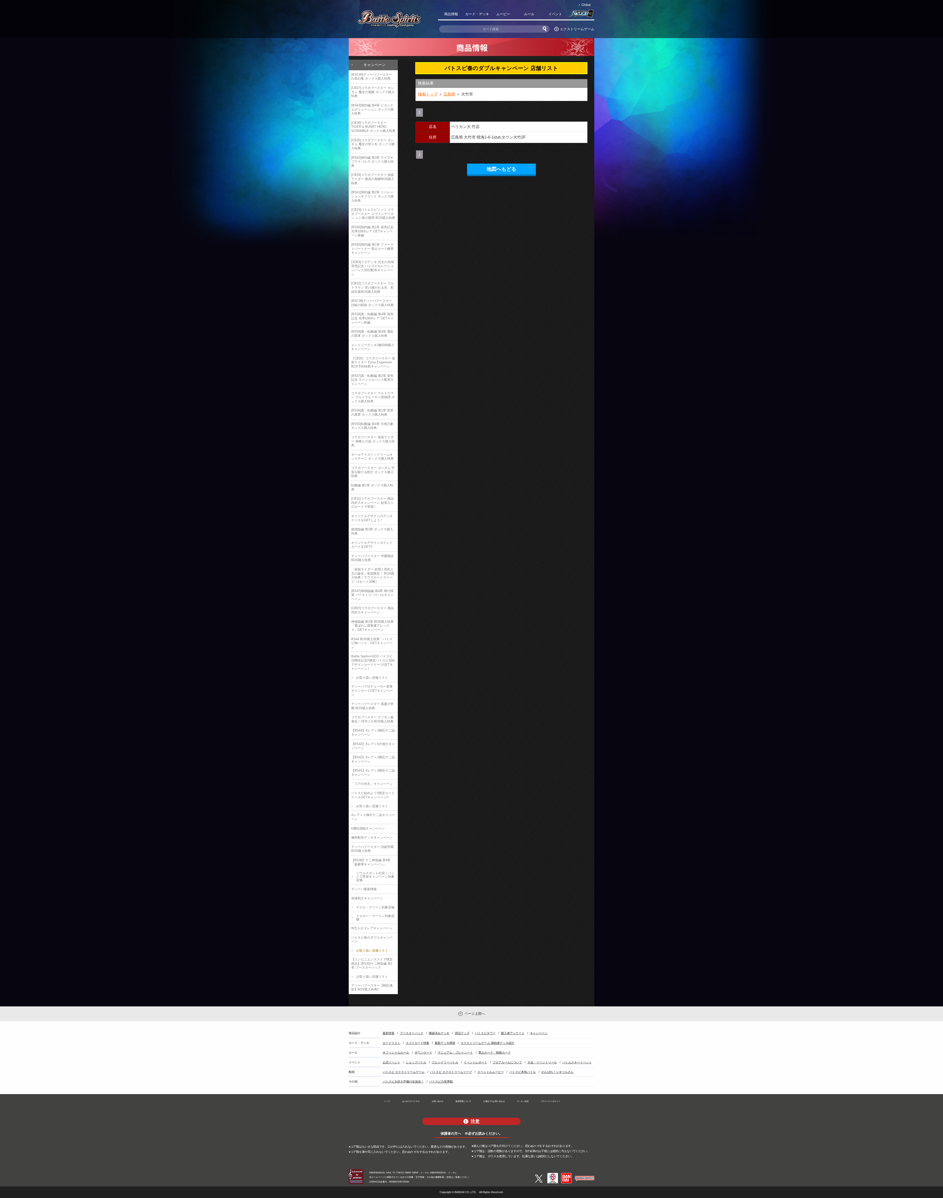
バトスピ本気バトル (522, 1072)
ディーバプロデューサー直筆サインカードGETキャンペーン (372, 690)
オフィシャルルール (396, 1052)
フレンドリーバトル (445, 1062)
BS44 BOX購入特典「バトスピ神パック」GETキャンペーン (372, 643)
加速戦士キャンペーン (367, 898)
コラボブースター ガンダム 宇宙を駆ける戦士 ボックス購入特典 (373, 472)
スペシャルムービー (490, 1072)
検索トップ (428, 94)
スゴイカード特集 (417, 1043)
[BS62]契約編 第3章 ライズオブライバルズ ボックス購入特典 (372, 162)
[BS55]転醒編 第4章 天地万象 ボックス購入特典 (372, 426)
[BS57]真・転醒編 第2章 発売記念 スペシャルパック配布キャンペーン (372, 380)
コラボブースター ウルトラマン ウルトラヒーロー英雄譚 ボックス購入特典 (373, 397)
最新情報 (388, 1033)
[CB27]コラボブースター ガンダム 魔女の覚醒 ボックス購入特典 (373, 92)
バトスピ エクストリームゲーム (404, 1072)
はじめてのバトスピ (411, 1101)
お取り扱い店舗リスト (372, 677)
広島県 (449, 94)
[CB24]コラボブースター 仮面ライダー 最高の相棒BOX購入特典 (372, 179)
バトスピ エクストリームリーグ (451, 1072)
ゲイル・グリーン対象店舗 (375, 907)
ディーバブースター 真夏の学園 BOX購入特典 (372, 706)
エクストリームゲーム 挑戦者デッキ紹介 (487, 1043)
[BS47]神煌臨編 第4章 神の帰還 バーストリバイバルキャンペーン (372, 595)
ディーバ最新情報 (364, 889)
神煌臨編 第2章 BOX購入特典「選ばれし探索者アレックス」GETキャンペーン (372, 626)
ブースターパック (411, 1033)
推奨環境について (463, 1101)
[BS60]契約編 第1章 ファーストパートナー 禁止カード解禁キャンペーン (372, 248)
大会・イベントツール (542, 1062)
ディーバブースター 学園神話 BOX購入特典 (372, 558)
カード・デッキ (477, 14)
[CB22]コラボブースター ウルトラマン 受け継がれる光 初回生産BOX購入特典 (372, 287)
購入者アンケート (513, 1033)
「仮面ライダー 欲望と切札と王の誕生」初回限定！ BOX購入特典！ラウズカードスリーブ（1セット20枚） (372, 575)
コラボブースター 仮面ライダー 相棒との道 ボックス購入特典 (373, 441)
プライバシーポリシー (550, 1101)
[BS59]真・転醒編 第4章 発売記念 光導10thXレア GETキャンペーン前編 (372, 318)
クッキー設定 (523, 1101)
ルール (529, 14)
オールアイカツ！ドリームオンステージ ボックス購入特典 (372, 457)
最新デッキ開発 (445, 1043)
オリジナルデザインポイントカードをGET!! (372, 545)
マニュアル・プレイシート (455, 1052)
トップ (387, 1101)
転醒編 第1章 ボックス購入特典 (372, 487)
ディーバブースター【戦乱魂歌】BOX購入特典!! (372, 987)
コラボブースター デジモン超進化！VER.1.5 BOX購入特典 (372, 719)
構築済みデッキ (439, 1033)
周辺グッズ (462, 1033)
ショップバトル (416, 1062)
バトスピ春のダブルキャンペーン (372, 940)
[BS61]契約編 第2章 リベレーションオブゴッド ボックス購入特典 (372, 196)
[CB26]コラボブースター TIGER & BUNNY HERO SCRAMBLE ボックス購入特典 (373, 127)
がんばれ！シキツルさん (557, 1072)
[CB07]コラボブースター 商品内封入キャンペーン (372, 610)
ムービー (503, 14)
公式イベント (391, 1062)
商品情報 (451, 14)
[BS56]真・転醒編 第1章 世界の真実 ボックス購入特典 (372, 412)
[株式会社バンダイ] (566, 1174)
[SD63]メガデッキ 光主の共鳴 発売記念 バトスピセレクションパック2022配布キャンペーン (372, 268)
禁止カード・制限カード (494, 1052)
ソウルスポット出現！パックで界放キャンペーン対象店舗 (375, 876)
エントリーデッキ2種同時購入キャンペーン (372, 347)
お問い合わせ (438, 1101)
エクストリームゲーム (577, 29)
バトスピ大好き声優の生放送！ (403, 1081)
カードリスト (391, 1043)
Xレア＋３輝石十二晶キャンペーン (373, 817)
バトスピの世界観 (441, 1081)
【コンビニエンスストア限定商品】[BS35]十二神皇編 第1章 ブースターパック (372, 963)
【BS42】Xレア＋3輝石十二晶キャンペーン (373, 759)
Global (586, 5)
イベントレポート (475, 1062)
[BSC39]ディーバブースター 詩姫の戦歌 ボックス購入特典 (372, 303)
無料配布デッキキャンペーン (372, 837)
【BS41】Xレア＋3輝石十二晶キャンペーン (373, 772)
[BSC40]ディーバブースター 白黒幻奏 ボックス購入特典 (371, 77)
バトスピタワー (485, 1033)
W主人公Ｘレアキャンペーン (371, 928)
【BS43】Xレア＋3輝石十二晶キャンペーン (373, 732)
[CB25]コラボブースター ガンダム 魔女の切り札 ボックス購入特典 (373, 144)
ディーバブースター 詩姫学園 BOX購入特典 (372, 849)
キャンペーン (374, 65)
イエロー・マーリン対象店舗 (375, 917)
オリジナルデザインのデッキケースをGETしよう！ (372, 518)
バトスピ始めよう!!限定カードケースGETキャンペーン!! (373, 795)
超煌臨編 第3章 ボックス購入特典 (372, 531)
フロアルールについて (507, 1062)
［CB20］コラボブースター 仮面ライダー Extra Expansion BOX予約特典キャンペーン (373, 362)
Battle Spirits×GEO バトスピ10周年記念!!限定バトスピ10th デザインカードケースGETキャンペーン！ (373, 662)
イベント (555, 14)
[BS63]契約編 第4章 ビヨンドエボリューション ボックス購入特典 (372, 109)
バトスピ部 (581, 15)
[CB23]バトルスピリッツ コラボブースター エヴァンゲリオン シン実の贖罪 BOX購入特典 (373, 214)
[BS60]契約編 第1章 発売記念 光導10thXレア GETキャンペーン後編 (372, 231)
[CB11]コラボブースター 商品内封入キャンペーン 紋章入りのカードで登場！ (372, 502)
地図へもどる (501, 169)
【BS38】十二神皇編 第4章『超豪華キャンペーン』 (370, 862)
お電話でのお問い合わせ (494, 1101)
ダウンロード (423, 1052)
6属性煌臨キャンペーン (368, 828)
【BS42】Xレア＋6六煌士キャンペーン (373, 746)
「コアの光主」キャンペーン (372, 784)
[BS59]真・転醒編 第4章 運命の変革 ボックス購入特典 (372, 334)
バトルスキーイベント (577, 1062)
